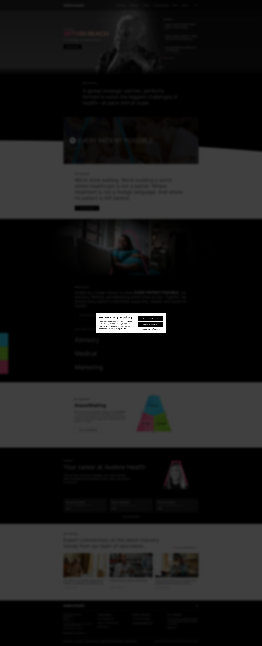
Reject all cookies (150, 325)
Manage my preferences (150, 329)
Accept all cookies (150, 318)
